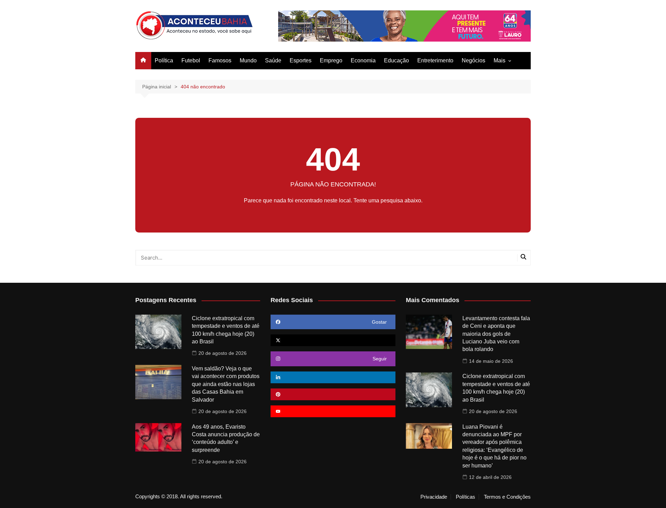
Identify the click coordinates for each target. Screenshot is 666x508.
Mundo (248, 60)
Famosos (219, 60)
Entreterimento (435, 60)
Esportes (300, 60)
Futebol (190, 60)
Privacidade (433, 497)
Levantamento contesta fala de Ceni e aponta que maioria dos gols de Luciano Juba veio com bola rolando (496, 333)
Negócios (473, 60)
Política (164, 60)
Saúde (273, 60)
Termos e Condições (507, 497)
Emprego (331, 60)
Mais (499, 60)
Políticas (465, 497)
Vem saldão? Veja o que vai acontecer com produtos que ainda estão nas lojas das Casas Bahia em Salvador (225, 384)
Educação (396, 60)
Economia (363, 60)
